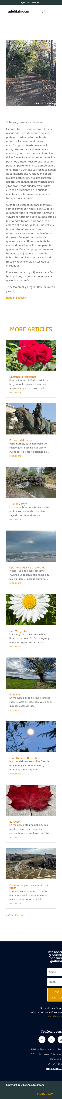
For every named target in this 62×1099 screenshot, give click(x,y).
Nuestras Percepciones (22, 376)
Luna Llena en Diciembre (24, 758)
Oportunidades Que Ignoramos (28, 567)
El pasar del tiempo (21, 440)
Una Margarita (18, 631)
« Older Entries (14, 915)
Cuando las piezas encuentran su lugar (29, 886)
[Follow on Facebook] (41, 1039)
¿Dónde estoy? (18, 504)
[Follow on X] (51, 1039)
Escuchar (14, 694)
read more (15, 392)
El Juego (14, 821)
